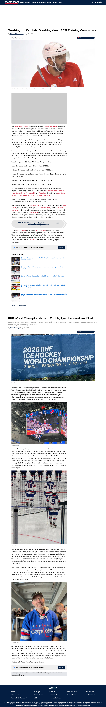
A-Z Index (37, 698)
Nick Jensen (21, 230)
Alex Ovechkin (45, 195)
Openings (37, 692)
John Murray (14, 328)
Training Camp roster (50, 126)
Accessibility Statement (19, 698)
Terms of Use (53, 695)
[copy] (22, 38)
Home (13, 305)
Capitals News (21, 305)
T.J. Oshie (36, 195)
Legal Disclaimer (89, 695)
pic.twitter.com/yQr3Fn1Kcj (47, 199)
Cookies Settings (55, 698)
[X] (92, 2)
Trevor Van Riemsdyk (28, 193)
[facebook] (95, 2)
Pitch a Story (15, 695)
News (22, 2)
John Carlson (61, 193)
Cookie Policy (71, 695)
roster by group (34, 205)
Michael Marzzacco (17, 34)
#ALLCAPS (34, 199)
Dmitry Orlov (28, 195)
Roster (49, 2)
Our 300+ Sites (72, 692)
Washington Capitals (21, 126)
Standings (42, 2)
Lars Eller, (61, 191)
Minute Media (11, 702)
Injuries (55, 2)
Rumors (27, 2)
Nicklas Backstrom (51, 191)
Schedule (35, 2)
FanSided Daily (89, 692)
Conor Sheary (15, 193)
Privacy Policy (38, 695)
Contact (52, 692)
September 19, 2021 (40, 202)
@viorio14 (15, 199)
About (13, 692)
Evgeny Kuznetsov (17, 195)
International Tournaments (25, 680)
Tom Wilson (43, 193)
